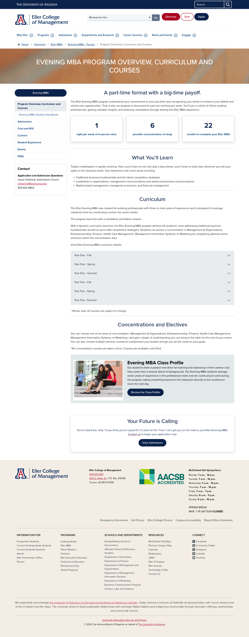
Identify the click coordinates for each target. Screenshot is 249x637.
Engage (186, 35)
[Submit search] (228, 4)
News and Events (162, 35)
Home (25, 44)
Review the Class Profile (145, 392)
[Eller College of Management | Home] (50, 19)
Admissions (65, 35)
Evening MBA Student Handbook (38, 114)
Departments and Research (98, 35)
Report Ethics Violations (218, 520)
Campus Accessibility (188, 520)
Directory (170, 16)
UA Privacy (137, 520)
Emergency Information (114, 520)
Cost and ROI (26, 128)
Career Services (132, 35)
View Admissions (152, 442)
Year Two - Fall (82, 282)
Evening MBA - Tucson (81, 44)
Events (22, 149)
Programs (43, 35)
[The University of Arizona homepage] (37, 4)
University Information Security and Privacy (124, 620)
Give (187, 16)
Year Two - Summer (85, 300)
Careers (22, 135)
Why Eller (22, 35)
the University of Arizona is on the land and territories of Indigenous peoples (94, 602)
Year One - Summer (85, 273)
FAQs (21, 156)
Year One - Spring (84, 264)
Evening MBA (41, 93)
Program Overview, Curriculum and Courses (39, 106)
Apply (201, 16)
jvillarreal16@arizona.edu (32, 183)
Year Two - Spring (84, 291)
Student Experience (29, 142)
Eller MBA (57, 44)
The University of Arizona (151, 624)
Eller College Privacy (160, 520)
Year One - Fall (82, 255)
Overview (39, 44)
